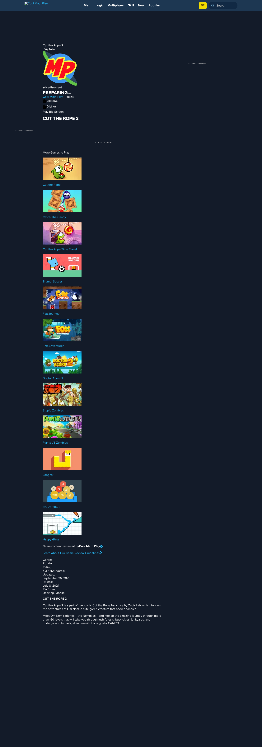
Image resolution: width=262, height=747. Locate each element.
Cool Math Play (53, 96)
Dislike (51, 106)
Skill (131, 5)
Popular (154, 5)
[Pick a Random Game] (203, 5)
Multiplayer (115, 5)
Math (87, 5)
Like (49, 100)
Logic (99, 5)
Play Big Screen (53, 111)
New (141, 5)
